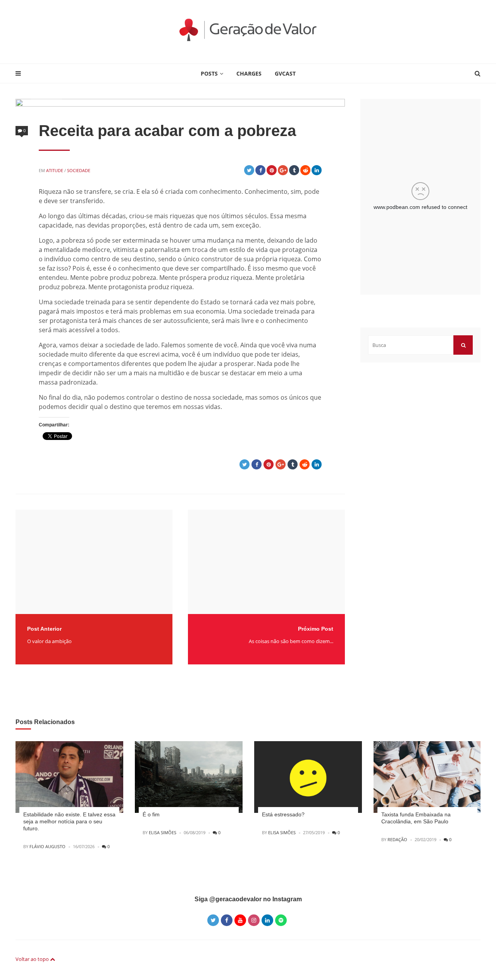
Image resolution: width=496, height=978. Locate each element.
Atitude (54, 170)
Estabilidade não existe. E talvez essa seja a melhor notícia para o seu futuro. (69, 821)
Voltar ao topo (33, 959)
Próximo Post (315, 629)
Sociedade (78, 170)
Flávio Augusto (47, 846)
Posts (209, 73)
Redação (397, 839)
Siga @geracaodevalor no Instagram (248, 899)
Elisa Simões (162, 832)
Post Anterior (44, 629)
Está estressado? (283, 814)
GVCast (285, 73)
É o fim (151, 814)
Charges (249, 73)
